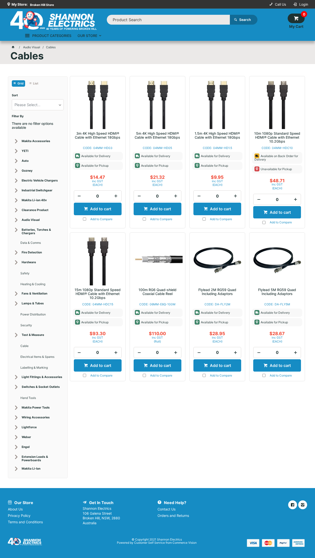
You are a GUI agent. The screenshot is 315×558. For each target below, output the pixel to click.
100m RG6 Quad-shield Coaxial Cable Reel (157, 292)
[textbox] (168, 20)
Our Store (87, 35)
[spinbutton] (97, 196)
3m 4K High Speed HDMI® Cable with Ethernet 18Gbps (97, 135)
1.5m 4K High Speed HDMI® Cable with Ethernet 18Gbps (217, 135)
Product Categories (51, 35)
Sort (15, 95)
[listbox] (38, 104)
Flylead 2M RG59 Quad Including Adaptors (217, 292)
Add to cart (100, 208)
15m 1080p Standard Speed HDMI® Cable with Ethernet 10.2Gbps (98, 294)
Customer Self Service (149, 542)
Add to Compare (101, 219)
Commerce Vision (185, 542)
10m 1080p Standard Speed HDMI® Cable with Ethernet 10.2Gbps (277, 137)
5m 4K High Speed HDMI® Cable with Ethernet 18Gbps (157, 135)
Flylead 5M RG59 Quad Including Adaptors (277, 292)
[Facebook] (292, 504)
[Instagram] (302, 504)
